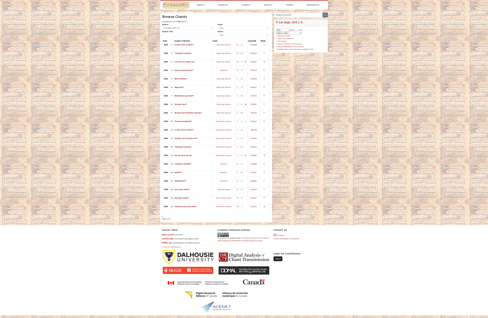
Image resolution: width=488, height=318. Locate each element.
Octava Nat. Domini (224, 121)
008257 (254, 87)
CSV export (282, 41)
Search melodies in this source (290, 46)
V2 (238, 45)
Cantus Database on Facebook (286, 239)
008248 (254, 45)
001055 (254, 206)
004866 (254, 181)
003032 (254, 198)
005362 (254, 104)
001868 (254, 164)
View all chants (284, 36)
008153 (254, 113)
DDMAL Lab (167, 243)
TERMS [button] (289, 5)
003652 (254, 62)
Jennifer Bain (168, 239)
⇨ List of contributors (171, 247)
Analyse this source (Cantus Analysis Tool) (295, 49)
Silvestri (223, 164)
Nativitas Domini (224, 45)
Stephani (224, 70)
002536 (254, 189)
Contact (280, 235)
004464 (254, 155)
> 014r (299, 30)
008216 (254, 53)
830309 (254, 70)
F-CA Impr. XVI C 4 (289, 22)
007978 (254, 96)
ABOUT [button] (200, 5)
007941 (254, 172)
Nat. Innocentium (223, 198)
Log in (278, 259)
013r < (293, 30)
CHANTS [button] (245, 5)
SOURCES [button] (222, 5)
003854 (254, 79)
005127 (254, 121)
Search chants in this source (290, 44)
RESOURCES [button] (313, 5)
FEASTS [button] (268, 5)
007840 (254, 138)
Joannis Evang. (223, 189)
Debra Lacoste (168, 235)
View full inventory (286, 38)
